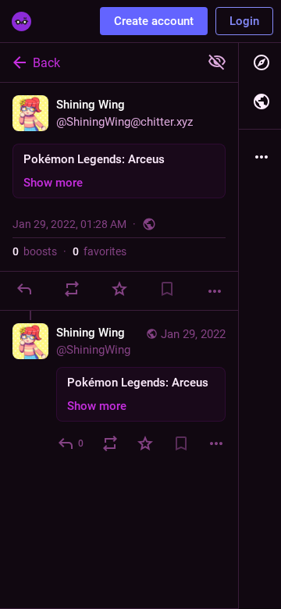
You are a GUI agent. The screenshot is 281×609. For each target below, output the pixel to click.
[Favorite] (119, 289)
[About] (260, 156)
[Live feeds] (260, 101)
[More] (214, 291)
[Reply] (24, 289)
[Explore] (260, 62)
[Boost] (71, 289)
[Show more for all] (217, 61)
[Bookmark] (167, 289)
